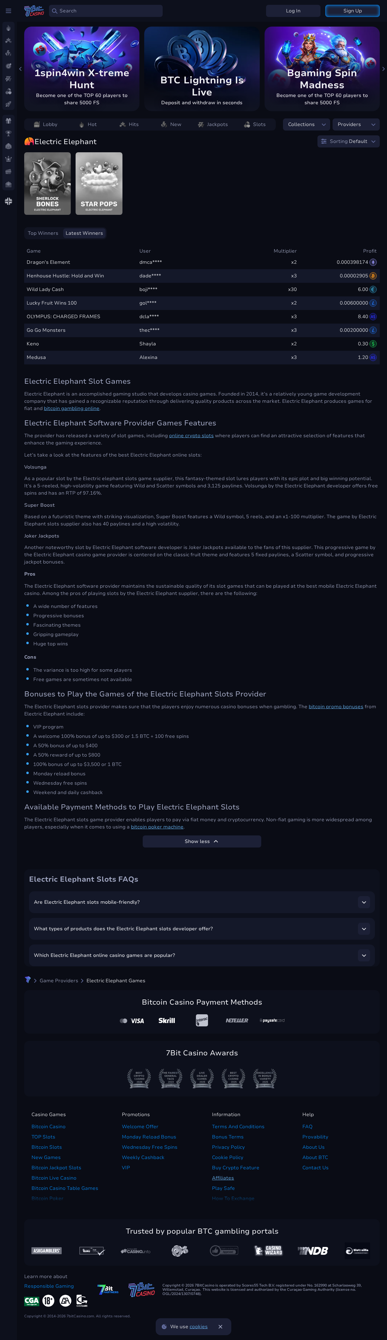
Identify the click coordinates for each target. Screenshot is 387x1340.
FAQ (307, 1126)
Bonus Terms (228, 1137)
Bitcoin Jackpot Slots (56, 1167)
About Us (313, 1147)
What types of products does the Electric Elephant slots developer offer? (123, 928)
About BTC (315, 1157)
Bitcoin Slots (46, 1147)
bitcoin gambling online (71, 408)
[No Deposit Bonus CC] (313, 1251)
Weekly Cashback (143, 1157)
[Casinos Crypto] (268, 1250)
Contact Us (315, 1167)
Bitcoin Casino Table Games (64, 1188)
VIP (126, 1167)
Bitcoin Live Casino (53, 1178)
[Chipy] (180, 1250)
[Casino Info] (135, 1250)
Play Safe (223, 1188)
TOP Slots (43, 1137)
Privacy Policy (228, 1147)
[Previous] (20, 69)
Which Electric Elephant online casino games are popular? (104, 955)
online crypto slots (191, 435)
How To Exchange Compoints (233, 1202)
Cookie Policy (227, 1157)
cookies (199, 1326)
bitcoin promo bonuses (336, 706)
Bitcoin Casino (48, 1126)
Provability (315, 1137)
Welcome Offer (140, 1126)
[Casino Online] (224, 1251)
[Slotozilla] (357, 1250)
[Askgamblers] (46, 1250)
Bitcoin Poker (47, 1198)
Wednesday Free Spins (149, 1147)
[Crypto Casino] (27, 980)
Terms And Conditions (238, 1126)
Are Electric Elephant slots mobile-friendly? (87, 902)
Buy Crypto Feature (235, 1167)
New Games (46, 1157)
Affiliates (223, 1178)
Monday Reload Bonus (149, 1137)
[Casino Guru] (91, 1250)
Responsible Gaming (49, 1286)
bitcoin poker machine (157, 827)
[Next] (383, 69)
